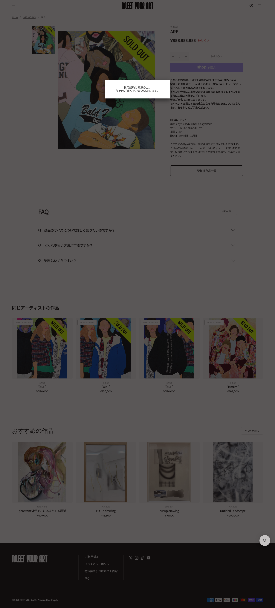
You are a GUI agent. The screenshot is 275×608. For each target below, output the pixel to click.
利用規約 (129, 87)
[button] (264, 540)
